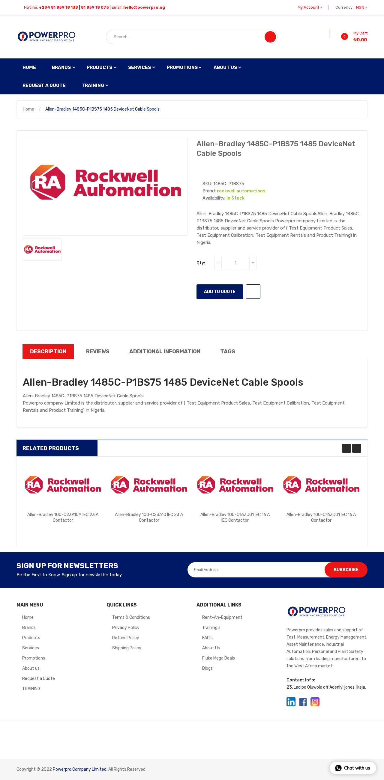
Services (30, 648)
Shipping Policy (126, 648)
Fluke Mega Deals (218, 658)
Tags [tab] (227, 351)
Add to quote (220, 291)
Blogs (207, 668)
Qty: (200, 262)
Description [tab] (48, 351)
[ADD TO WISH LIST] (253, 291)
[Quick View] (63, 485)
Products (31, 637)
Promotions (33, 658)
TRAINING (31, 688)
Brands (29, 627)
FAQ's (207, 637)
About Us (211, 648)
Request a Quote (38, 678)
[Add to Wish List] (325, 34)
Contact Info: (300, 680)
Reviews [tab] (98, 351)
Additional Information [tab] (164, 351)
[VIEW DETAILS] (85, 524)
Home (28, 109)
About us (31, 668)
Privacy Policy (126, 627)
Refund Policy (125, 637)
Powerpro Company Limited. (80, 769)
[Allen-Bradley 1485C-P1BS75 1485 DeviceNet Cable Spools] (42, 250)
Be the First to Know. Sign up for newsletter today (69, 574)
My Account (309, 7)
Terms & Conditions (131, 617)
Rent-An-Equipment (222, 617)
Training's (211, 627)
